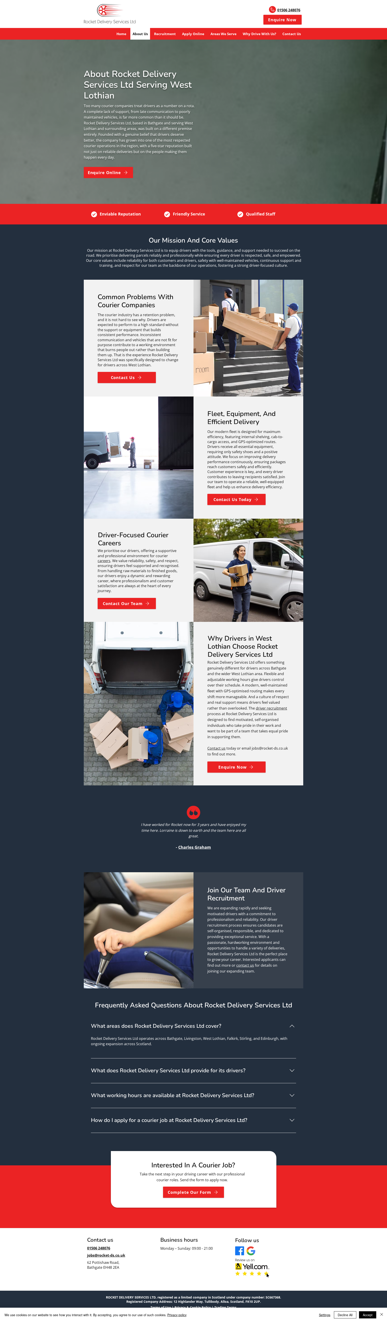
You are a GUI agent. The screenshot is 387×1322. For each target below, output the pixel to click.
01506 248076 (288, 10)
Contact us (216, 748)
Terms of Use (160, 1307)
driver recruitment (271, 708)
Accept (367, 1315)
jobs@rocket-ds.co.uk (270, 748)
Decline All (345, 1315)
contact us (245, 965)
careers (104, 560)
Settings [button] (324, 1315)
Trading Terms (225, 1307)
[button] (282, 20)
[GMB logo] (250, 1250)
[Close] (381, 1314)
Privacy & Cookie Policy (192, 1307)
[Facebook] (239, 1250)
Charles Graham (194, 847)
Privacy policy (177, 1315)
